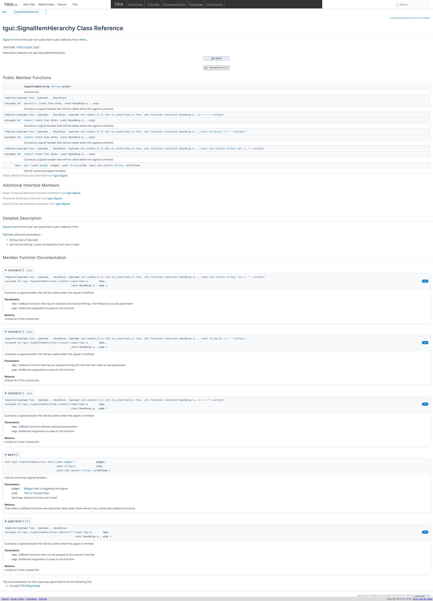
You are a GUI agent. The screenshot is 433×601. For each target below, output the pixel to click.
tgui (4, 11)
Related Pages (46, 4)
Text (26, 493)
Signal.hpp (33, 585)
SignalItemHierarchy (27, 11)
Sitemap (43, 599)
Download (135, 4)
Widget (44, 165)
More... (83, 39)
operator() (30, 103)
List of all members (422, 18)
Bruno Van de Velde (422, 599)
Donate (5, 599)
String (56, 86)
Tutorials (153, 4)
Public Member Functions (401, 18)
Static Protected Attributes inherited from (36, 203)
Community (215, 4)
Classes (62, 4)
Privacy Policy (17, 599)
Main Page (29, 4)
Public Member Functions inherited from (35, 175)
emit (26, 165)
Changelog (31, 599)
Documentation (175, 4)
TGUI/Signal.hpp (27, 47)
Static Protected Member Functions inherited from (41, 193)
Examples (196, 4)
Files (75, 4)
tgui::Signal (60, 175)
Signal (6, 39)
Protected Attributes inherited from (32, 198)
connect (28, 120)
